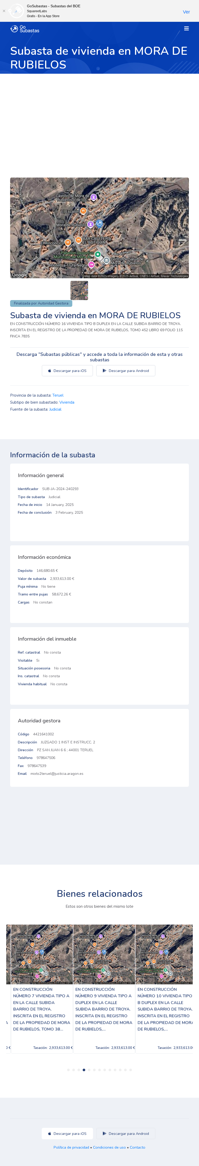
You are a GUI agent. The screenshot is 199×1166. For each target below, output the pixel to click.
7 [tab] (99, 1070)
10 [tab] (115, 1070)
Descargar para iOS (70, 370)
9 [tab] (110, 1070)
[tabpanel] (37, 989)
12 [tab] (125, 1070)
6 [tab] (94, 1070)
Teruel (57, 395)
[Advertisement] (99, 112)
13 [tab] (130, 1070)
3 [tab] (78, 1070)
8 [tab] (104, 1070)
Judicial (55, 409)
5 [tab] (89, 1070)
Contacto (137, 1147)
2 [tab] (73, 1070)
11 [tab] (120, 1070)
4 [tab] (84, 1070)
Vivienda (66, 402)
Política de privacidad (71, 1147)
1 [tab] (68, 1070)
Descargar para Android (128, 370)
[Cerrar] (3, 10)
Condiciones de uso (109, 1147)
